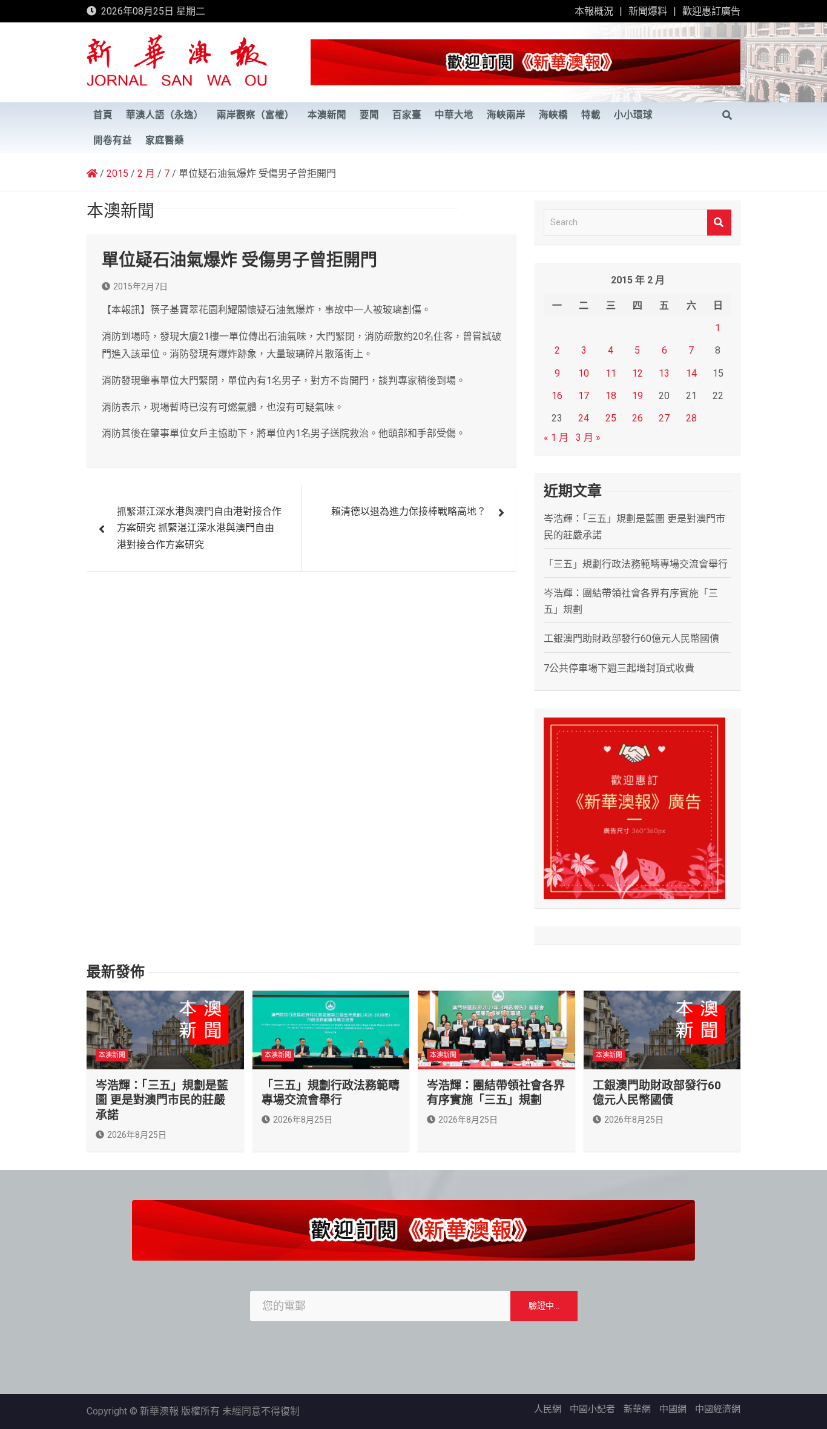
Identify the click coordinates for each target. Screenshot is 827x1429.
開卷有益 (112, 140)
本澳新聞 (327, 115)
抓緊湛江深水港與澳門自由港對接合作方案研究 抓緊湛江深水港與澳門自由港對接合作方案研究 (199, 528)
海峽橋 (553, 115)
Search (719, 223)
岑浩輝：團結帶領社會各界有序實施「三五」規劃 (496, 1092)
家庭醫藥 (164, 140)
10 (583, 373)
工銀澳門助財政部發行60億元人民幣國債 (631, 638)
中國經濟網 (717, 1409)
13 (664, 373)
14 (691, 373)
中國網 (673, 1409)
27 (664, 418)
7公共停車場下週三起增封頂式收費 (619, 668)
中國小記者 (592, 1409)
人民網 (547, 1409)
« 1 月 (556, 437)
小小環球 (633, 115)
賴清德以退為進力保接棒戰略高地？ (408, 511)
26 (637, 418)
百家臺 (406, 115)
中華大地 (454, 115)
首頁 (103, 115)
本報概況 (594, 11)
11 (610, 373)
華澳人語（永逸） (164, 115)
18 (610, 395)
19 (637, 395)
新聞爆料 (647, 11)
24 (583, 418)
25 (610, 418)
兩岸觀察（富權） (255, 115)
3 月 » (588, 437)
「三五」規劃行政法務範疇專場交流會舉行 (636, 564)
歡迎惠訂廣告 (711, 11)
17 (583, 395)
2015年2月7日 (140, 286)
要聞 (369, 115)
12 (637, 373)
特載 (591, 115)
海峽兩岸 (506, 115)
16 (557, 395)
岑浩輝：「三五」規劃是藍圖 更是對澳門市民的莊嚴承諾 (162, 1100)
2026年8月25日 (136, 1135)
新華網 (637, 1409)
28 (691, 418)
